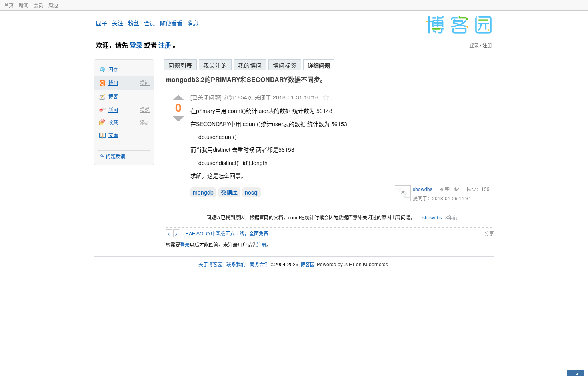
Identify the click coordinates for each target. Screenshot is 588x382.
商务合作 (259, 264)
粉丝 (133, 23)
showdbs (422, 188)
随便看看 (171, 23)
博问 (113, 82)
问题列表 (180, 65)
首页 (9, 5)
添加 (145, 122)
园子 (101, 23)
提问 (145, 82)
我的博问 (250, 65)
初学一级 (449, 188)
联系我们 (236, 264)
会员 (38, 5)
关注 (117, 23)
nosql (251, 192)
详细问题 (319, 65)
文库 (113, 134)
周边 (53, 5)
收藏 (113, 122)
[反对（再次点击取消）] (178, 119)
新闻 (23, 5)
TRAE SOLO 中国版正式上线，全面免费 (225, 233)
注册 (164, 45)
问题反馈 (115, 156)
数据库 (229, 192)
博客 (113, 96)
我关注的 (215, 65)
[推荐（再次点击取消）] (178, 98)
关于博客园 (210, 264)
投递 (145, 109)
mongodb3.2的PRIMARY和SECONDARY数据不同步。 (246, 79)
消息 (192, 23)
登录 (136, 45)
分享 (489, 233)
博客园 (307, 264)
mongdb (203, 192)
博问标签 (285, 65)
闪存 (113, 69)
